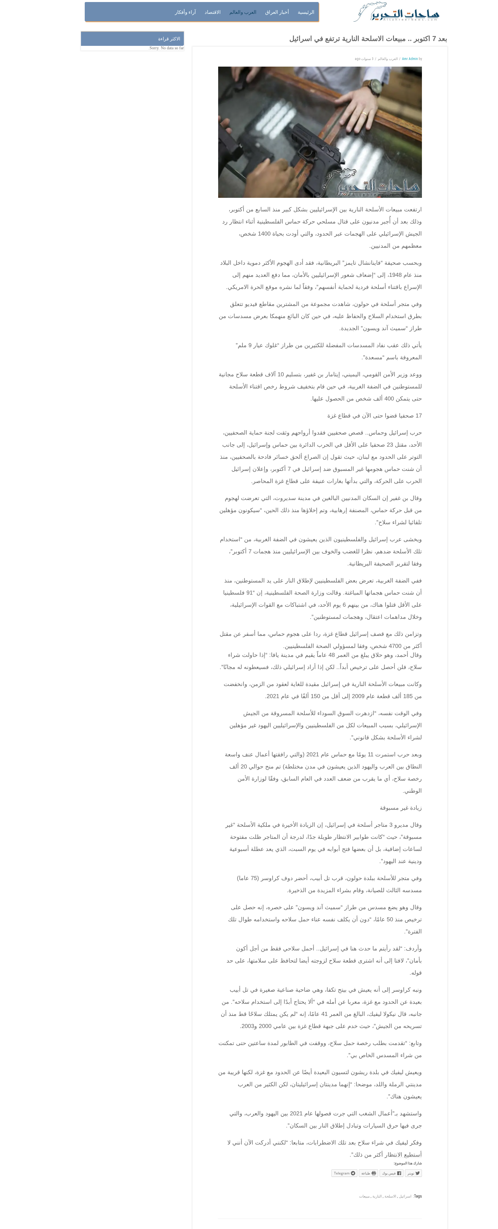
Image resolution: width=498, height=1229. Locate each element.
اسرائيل (405, 1196)
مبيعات (364, 1196)
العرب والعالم (388, 59)
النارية (377, 1196)
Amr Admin (410, 59)
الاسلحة (390, 1196)
